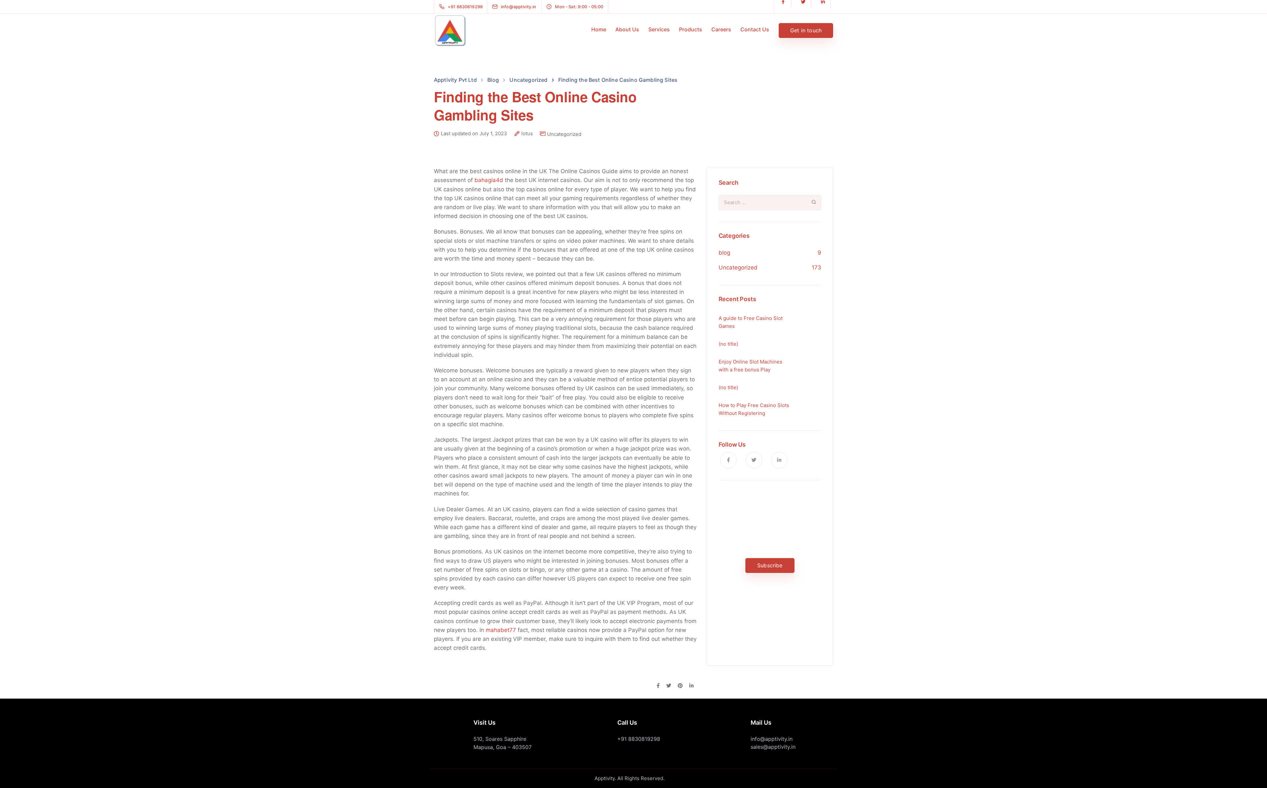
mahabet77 (501, 630)
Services (659, 29)
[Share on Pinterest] (680, 686)
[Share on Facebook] (658, 686)
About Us (627, 29)
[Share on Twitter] (668, 686)
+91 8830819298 (638, 739)
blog (724, 252)
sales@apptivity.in (773, 746)
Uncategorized (564, 134)
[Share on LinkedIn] (691, 686)
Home (598, 29)
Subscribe (769, 565)
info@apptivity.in (772, 739)
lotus (527, 133)
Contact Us (754, 29)
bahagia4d (488, 180)
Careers (721, 29)
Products (690, 29)
